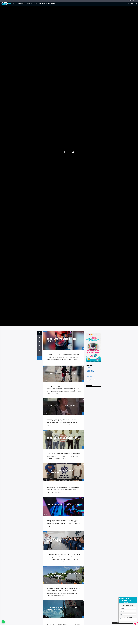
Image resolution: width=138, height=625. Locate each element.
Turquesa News (21, 3)
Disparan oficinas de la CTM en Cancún (61, 383)
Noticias (45, 342)
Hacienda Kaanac (12, 1)
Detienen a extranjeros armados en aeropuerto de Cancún (60, 482)
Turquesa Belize (90, 380)
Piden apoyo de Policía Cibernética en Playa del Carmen (63, 516)
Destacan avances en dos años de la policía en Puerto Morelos (63, 550)
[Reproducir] (113, 622)
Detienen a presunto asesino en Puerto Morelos (61, 350)
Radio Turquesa (45, 358)
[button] (3, 621)
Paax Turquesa (42, 3)
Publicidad (38, 1)
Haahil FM (28, 3)
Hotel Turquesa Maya (21, 1)
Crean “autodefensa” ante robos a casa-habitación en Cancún (62, 619)
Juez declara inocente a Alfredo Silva (61, 416)
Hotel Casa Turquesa (30, 1)
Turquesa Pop (35, 3)
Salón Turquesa (4, 1)
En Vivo (131, 3)
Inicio (15, 3)
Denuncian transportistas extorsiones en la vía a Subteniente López (63, 584)
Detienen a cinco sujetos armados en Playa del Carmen (63, 449)
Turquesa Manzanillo (51, 3)
